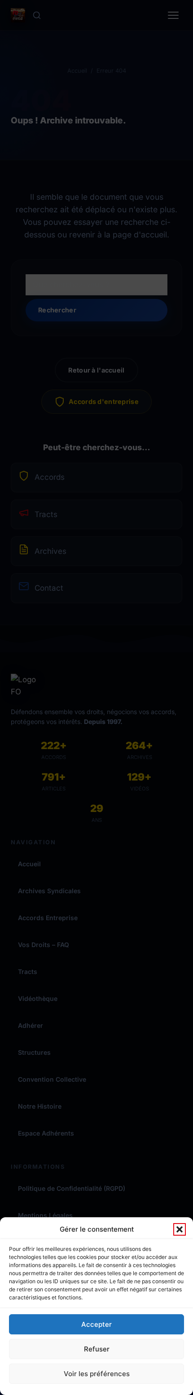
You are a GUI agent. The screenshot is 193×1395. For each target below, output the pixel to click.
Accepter (96, 1324)
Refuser (97, 1349)
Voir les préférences (97, 1373)
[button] (179, 1229)
